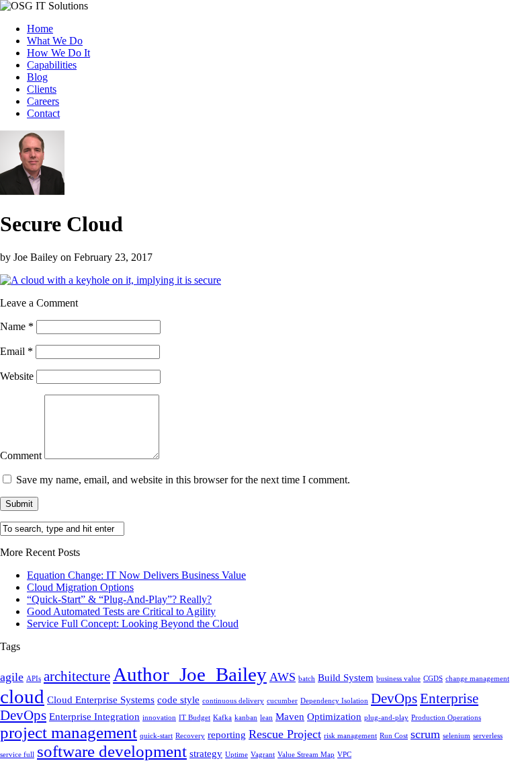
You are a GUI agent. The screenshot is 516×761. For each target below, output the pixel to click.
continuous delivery (233, 701)
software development (112, 751)
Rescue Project (285, 734)
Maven (289, 716)
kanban (245, 717)
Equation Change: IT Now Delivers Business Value (136, 575)
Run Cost (394, 735)
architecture (77, 676)
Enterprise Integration (94, 716)
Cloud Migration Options (80, 587)
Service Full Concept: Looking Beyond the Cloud (133, 623)
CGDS (433, 678)
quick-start (156, 735)
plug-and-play (386, 717)
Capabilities (52, 65)
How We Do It (58, 52)
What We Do (55, 40)
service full (17, 754)
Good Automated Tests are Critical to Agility (121, 611)
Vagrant (263, 754)
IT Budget (194, 717)
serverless (488, 735)
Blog (37, 77)
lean (266, 717)
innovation (159, 717)
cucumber (282, 701)
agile (12, 677)
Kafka (222, 717)
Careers (43, 101)
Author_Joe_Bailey (190, 674)
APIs (33, 678)
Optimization (334, 716)
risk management (350, 735)
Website (17, 376)
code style (178, 699)
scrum (425, 734)
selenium (456, 735)
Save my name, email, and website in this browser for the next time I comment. (183, 479)
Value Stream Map (306, 754)
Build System (346, 677)
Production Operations (446, 717)
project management (68, 732)
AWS (282, 677)
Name (17, 326)
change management (477, 678)
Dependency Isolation (334, 701)
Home (40, 28)
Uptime (236, 754)
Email (16, 351)
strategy (205, 753)
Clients (41, 89)
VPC (344, 754)
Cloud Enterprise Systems (101, 699)
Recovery (190, 735)
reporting (227, 734)
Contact (43, 113)
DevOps (394, 698)
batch (306, 678)
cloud (22, 696)
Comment (21, 455)
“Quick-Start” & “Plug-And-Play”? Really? (119, 599)
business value (398, 678)
